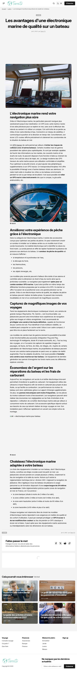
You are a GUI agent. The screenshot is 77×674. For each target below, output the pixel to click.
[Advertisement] (38, 48)
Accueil (4, 9)
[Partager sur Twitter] (60, 543)
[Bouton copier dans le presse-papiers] (69, 543)
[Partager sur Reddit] (65, 543)
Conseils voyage (7, 641)
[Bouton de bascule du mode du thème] (59, 3)
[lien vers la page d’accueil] (15, 3)
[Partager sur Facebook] (56, 543)
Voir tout (37, 577)
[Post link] (20, 590)
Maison (44, 649)
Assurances (26, 641)
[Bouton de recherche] (54, 3)
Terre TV (42, 31)
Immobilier (45, 641)
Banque (24, 643)
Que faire (5, 646)
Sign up (65, 638)
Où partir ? (5, 643)
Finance (24, 646)
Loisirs (9, 9)
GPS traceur (17, 145)
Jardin (44, 643)
